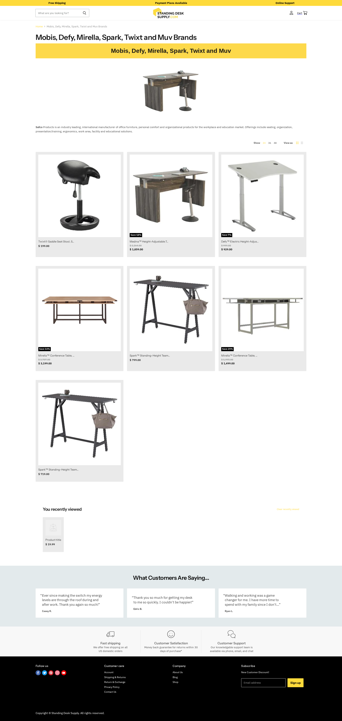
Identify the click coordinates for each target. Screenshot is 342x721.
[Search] (84, 13)
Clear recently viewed (288, 509)
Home (39, 26)
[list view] (302, 143)
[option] (57, 3)
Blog (175, 677)
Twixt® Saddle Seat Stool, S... (56, 241)
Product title (53, 540)
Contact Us (110, 691)
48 (275, 142)
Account (108, 672)
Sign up (295, 683)
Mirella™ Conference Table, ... (56, 355)
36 (269, 142)
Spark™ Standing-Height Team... (150, 355)
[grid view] (297, 143)
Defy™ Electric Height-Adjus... (240, 241)
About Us (178, 672)
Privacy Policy (112, 687)
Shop (175, 682)
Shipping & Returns (115, 677)
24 (264, 142)
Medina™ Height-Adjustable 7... (149, 241)
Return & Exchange (114, 682)
